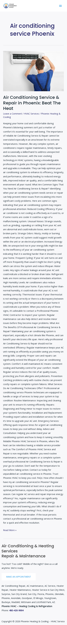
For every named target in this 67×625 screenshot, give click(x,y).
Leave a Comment (12, 113)
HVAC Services (31, 113)
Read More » (10, 530)
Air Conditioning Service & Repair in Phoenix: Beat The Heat (32, 102)
